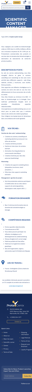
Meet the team (8, 339)
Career (6, 345)
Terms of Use (25, 341)
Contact (16, 2)
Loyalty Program (26, 350)
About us (7, 336)
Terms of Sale (8, 352)
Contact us (18, 321)
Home (5, 332)
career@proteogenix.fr (16, 286)
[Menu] (29, 2)
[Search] (28, 7)
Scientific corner (9, 342)
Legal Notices (25, 338)
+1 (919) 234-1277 (15, 317)
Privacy (6, 349)
